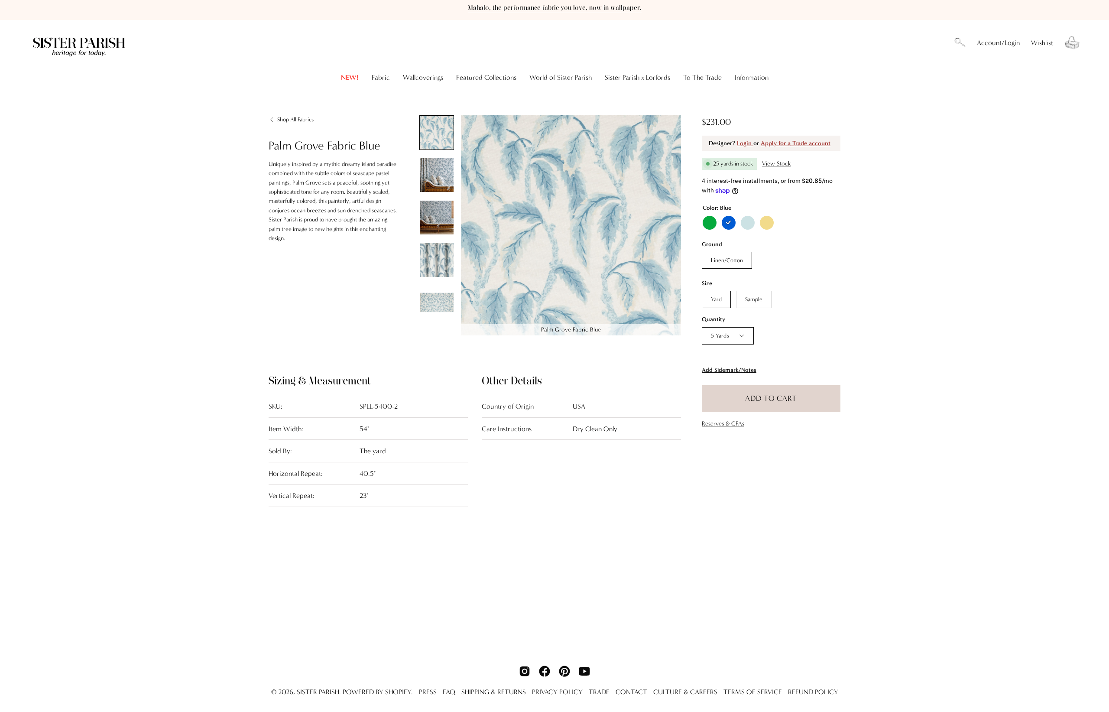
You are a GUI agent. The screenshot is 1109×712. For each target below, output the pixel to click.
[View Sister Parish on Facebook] (544, 671)
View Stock (776, 163)
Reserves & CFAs (723, 423)
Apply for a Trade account (795, 143)
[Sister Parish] (80, 42)
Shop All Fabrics (295, 119)
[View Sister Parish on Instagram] (524, 671)
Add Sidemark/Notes (729, 370)
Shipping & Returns (493, 692)
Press (428, 692)
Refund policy (813, 692)
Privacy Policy (557, 692)
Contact (631, 692)
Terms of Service (752, 692)
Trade (599, 692)
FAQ (449, 692)
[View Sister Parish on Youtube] (584, 671)
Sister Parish (318, 692)
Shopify (398, 692)
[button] (960, 43)
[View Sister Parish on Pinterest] (564, 671)
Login (745, 143)
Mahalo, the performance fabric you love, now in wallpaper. (555, 8)
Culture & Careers (685, 692)
